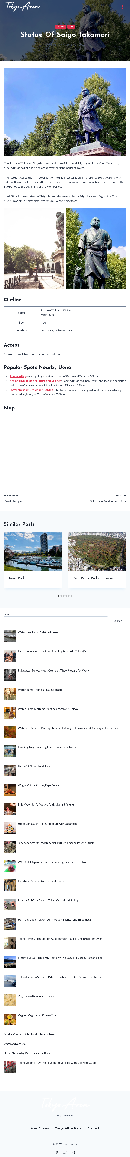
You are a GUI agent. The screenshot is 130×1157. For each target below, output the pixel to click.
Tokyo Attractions (68, 1128)
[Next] (120, 562)
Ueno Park (17, 578)
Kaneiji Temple (13, 498)
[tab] (58, 596)
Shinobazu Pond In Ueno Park (108, 498)
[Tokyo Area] (22, 6)
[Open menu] (122, 6)
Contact (93, 1128)
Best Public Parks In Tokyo (93, 578)
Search (8, 614)
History (60, 27)
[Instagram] (73, 1152)
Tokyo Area (55, 44)
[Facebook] (57, 1152)
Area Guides (40, 1128)
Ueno (71, 27)
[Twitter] (65, 1152)
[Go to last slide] (9, 562)
